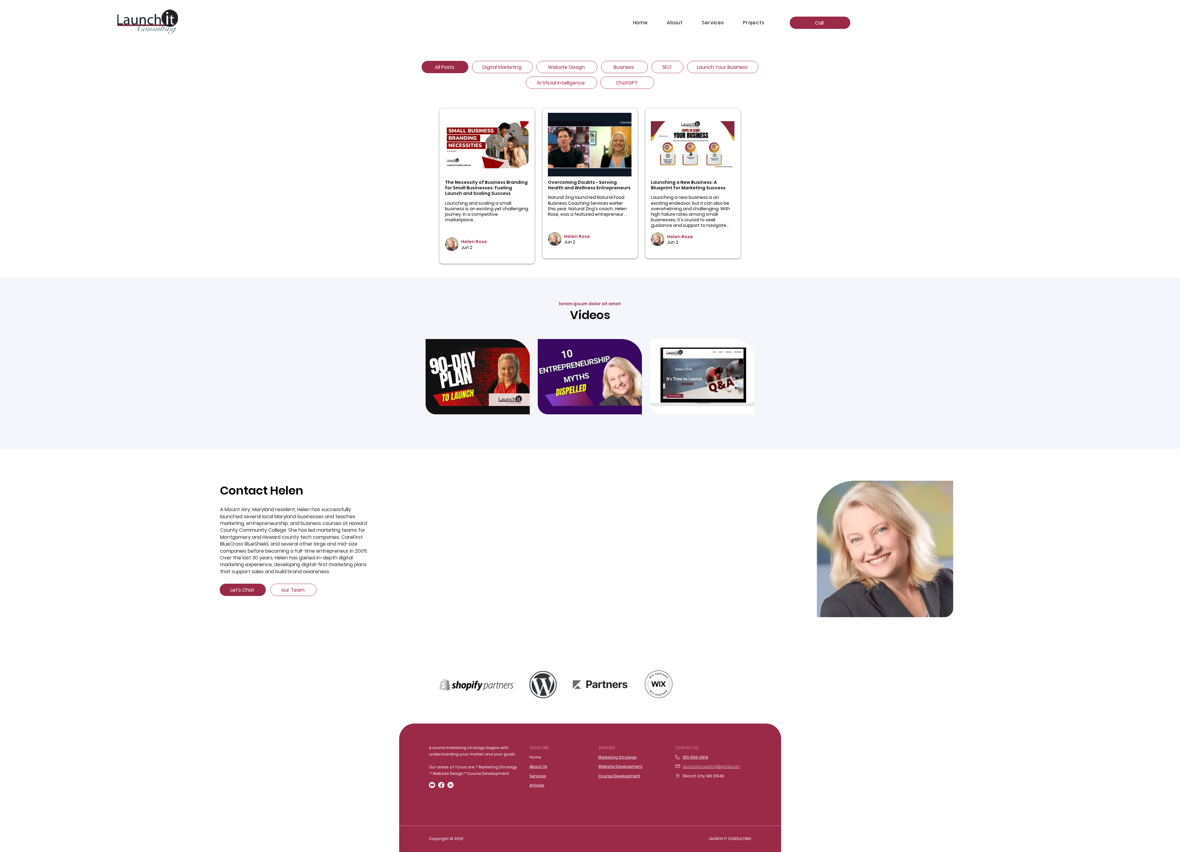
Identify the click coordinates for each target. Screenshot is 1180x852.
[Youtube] (432, 785)
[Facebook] (441, 785)
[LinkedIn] (450, 785)
